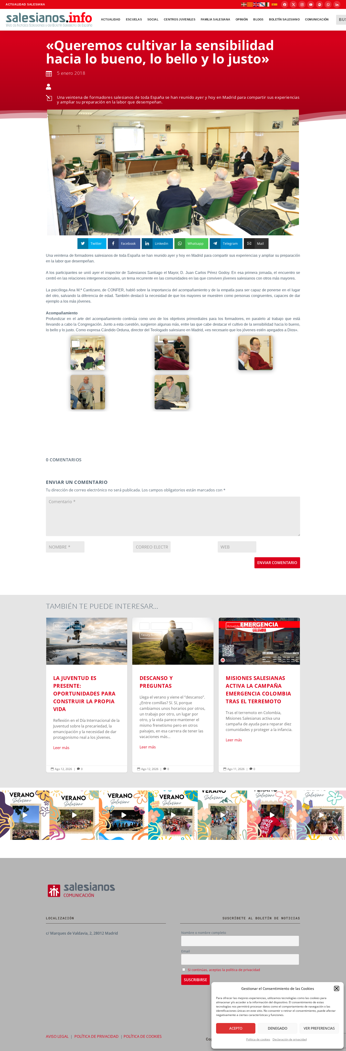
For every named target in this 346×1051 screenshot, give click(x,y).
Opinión (242, 19)
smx (247, 626)
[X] (293, 4)
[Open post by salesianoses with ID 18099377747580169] (222, 815)
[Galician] (262, 4)
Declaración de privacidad (290, 1039)
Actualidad (111, 19)
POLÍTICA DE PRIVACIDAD (96, 1036)
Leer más (61, 747)
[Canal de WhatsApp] (328, 4)
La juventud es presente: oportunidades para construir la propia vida (86, 695)
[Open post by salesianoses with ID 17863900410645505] (272, 815)
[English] (256, 4)
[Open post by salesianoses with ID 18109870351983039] (321, 815)
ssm (257, 626)
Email (185, 951)
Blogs (144, 626)
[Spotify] (319, 4)
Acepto (235, 1028)
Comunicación (317, 19)
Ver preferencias (319, 1028)
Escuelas (134, 19)
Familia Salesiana (215, 19)
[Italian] (269, 4)
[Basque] (244, 4)
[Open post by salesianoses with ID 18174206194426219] (173, 815)
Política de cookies (258, 1039)
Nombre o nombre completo (203, 932)
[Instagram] (302, 4)
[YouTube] (310, 4)
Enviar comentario (277, 562)
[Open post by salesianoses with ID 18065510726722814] (24, 815)
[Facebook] (284, 4)
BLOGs (258, 19)
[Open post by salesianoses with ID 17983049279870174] (123, 815)
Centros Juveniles (179, 19)
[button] (336, 988)
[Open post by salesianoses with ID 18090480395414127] (74, 815)
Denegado (277, 1028)
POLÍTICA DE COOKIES (143, 1036)
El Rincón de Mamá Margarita (171, 626)
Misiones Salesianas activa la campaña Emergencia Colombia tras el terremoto (259, 695)
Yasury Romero (151, 635)
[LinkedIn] (336, 4)
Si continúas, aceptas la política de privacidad (224, 970)
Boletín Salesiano (284, 19)
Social (152, 19)
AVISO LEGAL (57, 1036)
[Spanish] (275, 4)
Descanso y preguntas (173, 695)
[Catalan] (250, 4)
